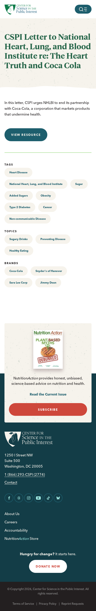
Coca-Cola (16, 271)
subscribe (48, 409)
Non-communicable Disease (27, 218)
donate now (48, 566)
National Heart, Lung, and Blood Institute (36, 184)
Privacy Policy (47, 603)
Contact (10, 482)
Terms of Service (23, 603)
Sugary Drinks (18, 239)
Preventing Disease (52, 239)
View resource (26, 135)
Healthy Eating (18, 250)
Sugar (79, 184)
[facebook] (8, 497)
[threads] (18, 497)
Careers (10, 522)
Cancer (47, 207)
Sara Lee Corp (18, 282)
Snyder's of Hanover (48, 271)
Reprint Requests (72, 603)
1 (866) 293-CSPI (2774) (24, 474)
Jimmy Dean (48, 282)
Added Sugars (18, 195)
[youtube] (38, 497)
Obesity (46, 195)
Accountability (16, 530)
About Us (11, 514)
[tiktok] (48, 497)
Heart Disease (18, 172)
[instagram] (28, 497)
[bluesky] (58, 497)
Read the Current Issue (48, 394)
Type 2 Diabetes (19, 207)
